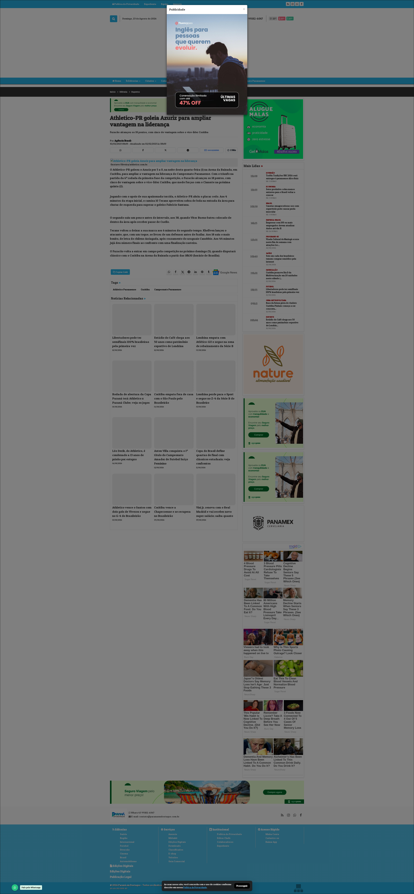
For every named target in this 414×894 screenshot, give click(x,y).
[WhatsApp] (15, 887)
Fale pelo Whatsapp (31, 887)
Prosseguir (242, 886)
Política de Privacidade (195, 887)
